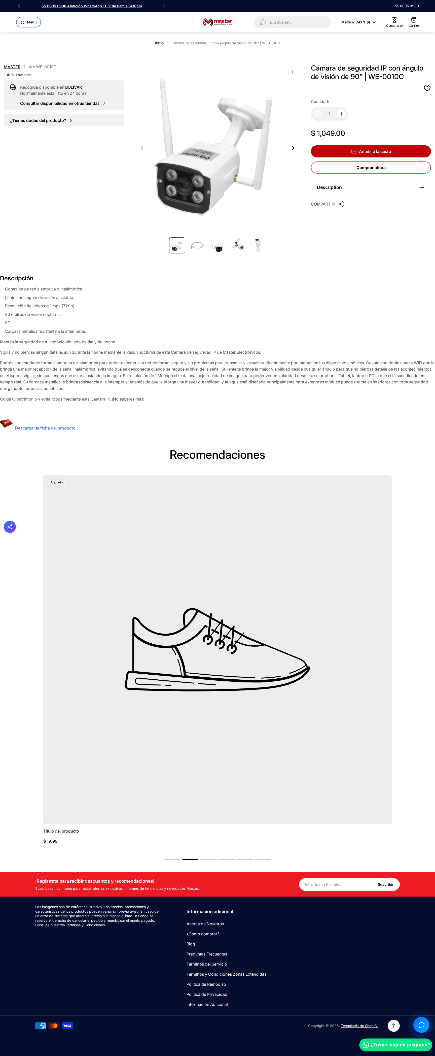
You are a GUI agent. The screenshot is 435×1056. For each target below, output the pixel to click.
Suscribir (386, 884)
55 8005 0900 (407, 6)
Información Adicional (207, 1004)
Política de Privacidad (207, 994)
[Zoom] (293, 72)
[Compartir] (341, 204)
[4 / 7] (238, 245)
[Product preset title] (217, 649)
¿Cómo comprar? (203, 933)
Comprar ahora (371, 167)
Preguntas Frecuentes (207, 953)
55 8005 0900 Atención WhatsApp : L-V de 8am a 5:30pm (92, 6)
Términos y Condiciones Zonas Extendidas (226, 974)
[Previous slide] (19, 6)
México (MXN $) (355, 22)
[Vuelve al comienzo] (394, 1026)
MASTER (12, 66)
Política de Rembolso (206, 984)
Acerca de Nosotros (205, 923)
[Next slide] (164, 6)
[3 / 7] (217, 245)
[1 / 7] (177, 245)
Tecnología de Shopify (359, 1026)
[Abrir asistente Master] (421, 1025)
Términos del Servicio (207, 964)
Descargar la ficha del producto (45, 428)
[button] (172, 859)
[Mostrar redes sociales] (10, 527)
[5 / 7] (258, 245)
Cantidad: (320, 101)
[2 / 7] (197, 245)
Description (329, 187)
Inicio (159, 43)
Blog (191, 943)
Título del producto (61, 831)
